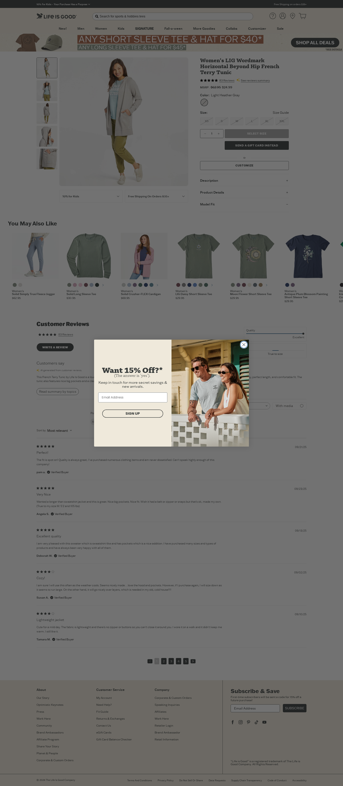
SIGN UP (132, 413)
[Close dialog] (243, 344)
